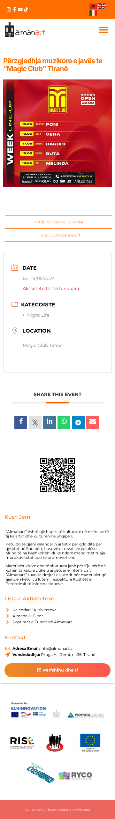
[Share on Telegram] (78, 422)
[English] (102, 6)
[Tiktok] (26, 9)
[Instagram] (8, 9)
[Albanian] (93, 6)
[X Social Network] (35, 422)
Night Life (38, 315)
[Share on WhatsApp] (63, 422)
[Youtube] (20, 9)
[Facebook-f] (14, 9)
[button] (103, 29)
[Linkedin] (49, 422)
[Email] (92, 422)
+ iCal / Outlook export (59, 235)
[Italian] (93, 12)
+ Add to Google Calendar (59, 222)
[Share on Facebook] (20, 422)
